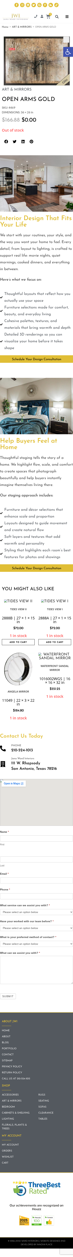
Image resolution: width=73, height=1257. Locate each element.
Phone (5, 889)
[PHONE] (3, 748)
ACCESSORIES (10, 1095)
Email (4, 873)
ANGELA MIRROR (18, 691)
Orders (7, 1151)
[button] (68, 52)
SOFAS (42, 1107)
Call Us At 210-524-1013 (16, 1078)
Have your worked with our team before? (27, 921)
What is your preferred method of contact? (28, 937)
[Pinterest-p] (45, 5)
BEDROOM (8, 1107)
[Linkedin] (28, 5)
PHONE (16, 745)
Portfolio (9, 1048)
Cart (5, 1163)
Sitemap (7, 1060)
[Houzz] (50, 5)
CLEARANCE (45, 1113)
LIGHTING (8, 1119)
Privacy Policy (12, 1066)
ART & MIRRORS (22, 27)
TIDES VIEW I (55, 609)
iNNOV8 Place (44, 1245)
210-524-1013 (22, 750)
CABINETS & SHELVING (16, 1113)
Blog (5, 1042)
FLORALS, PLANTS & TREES (14, 1127)
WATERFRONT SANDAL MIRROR (55, 668)
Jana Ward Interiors (22, 758)
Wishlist (8, 1157)
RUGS (41, 1095)
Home (5, 27)
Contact (8, 1054)
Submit (8, 996)
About (6, 1036)
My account (10, 1145)
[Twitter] (33, 5)
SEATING (43, 1101)
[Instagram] (22, 5)
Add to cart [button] (18, 642)
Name (4, 831)
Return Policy (12, 1072)
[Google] (39, 5)
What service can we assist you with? (25, 905)
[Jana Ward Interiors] (3, 764)
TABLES (42, 1119)
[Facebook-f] (16, 5)
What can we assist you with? (20, 952)
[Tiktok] (56, 5)
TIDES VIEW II (18, 609)
